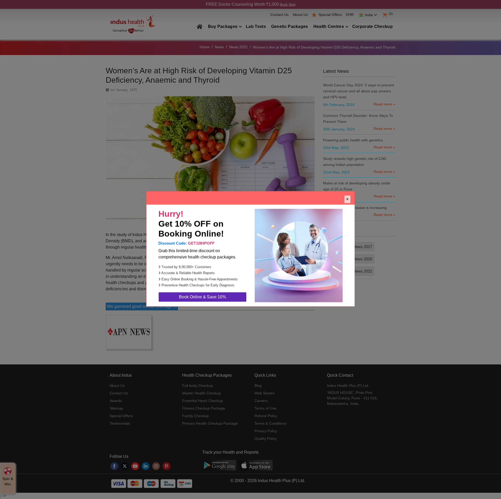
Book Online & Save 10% (202, 297)
